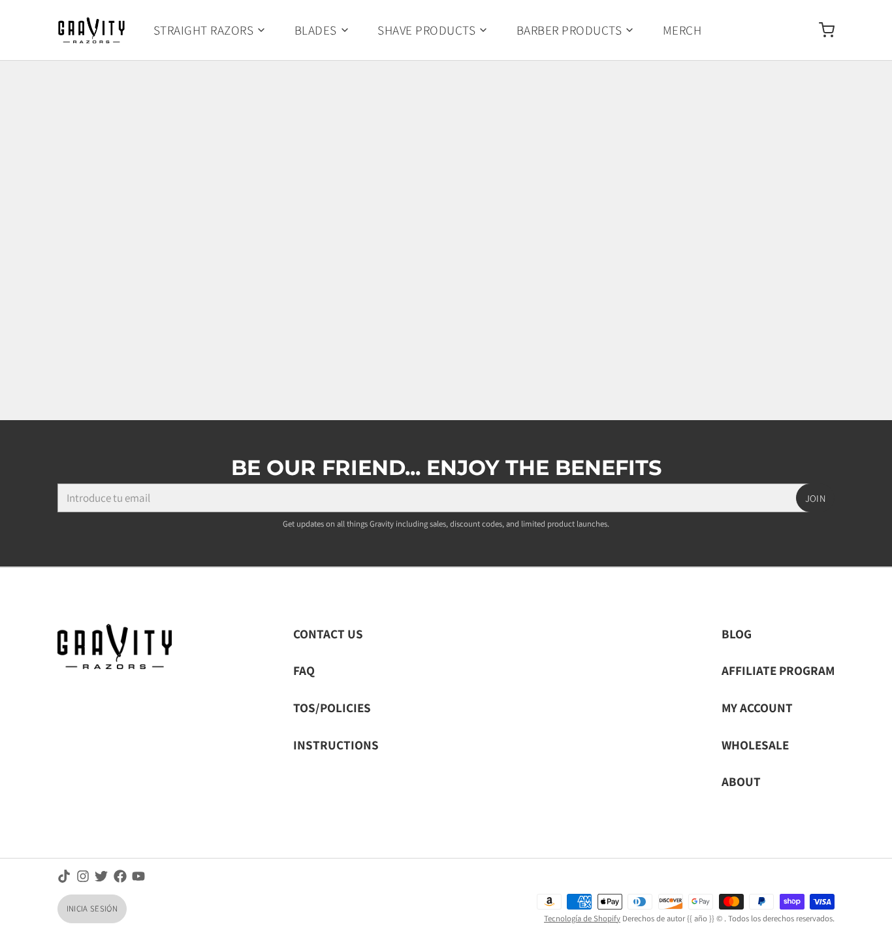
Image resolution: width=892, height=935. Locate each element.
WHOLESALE (755, 744)
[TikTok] (64, 876)
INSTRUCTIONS (336, 744)
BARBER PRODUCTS (569, 30)
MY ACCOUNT (757, 707)
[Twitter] (101, 876)
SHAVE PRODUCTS (426, 30)
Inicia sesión (92, 908)
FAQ (304, 670)
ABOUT (741, 781)
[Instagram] (82, 876)
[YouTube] (138, 876)
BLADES (316, 30)
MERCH (682, 30)
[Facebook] (120, 876)
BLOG (737, 633)
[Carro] (821, 30)
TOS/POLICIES (332, 707)
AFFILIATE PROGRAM (778, 670)
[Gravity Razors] (91, 30)
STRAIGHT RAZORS (203, 30)
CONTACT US (328, 633)
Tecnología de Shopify (582, 918)
